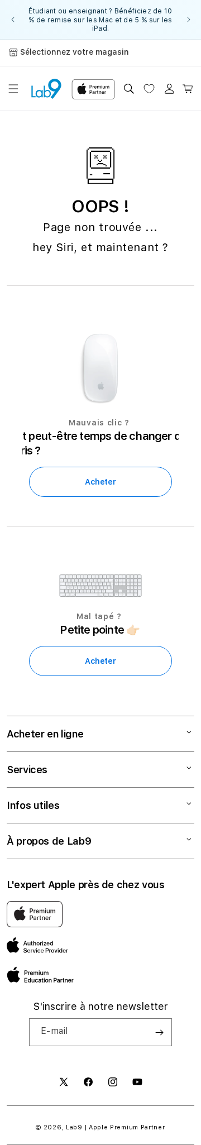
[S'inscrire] (159, 1032)
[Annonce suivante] (188, 19)
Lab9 (74, 1127)
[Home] (46, 89)
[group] (100, 19)
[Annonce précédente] (12, 19)
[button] (13, 89)
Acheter (100, 481)
